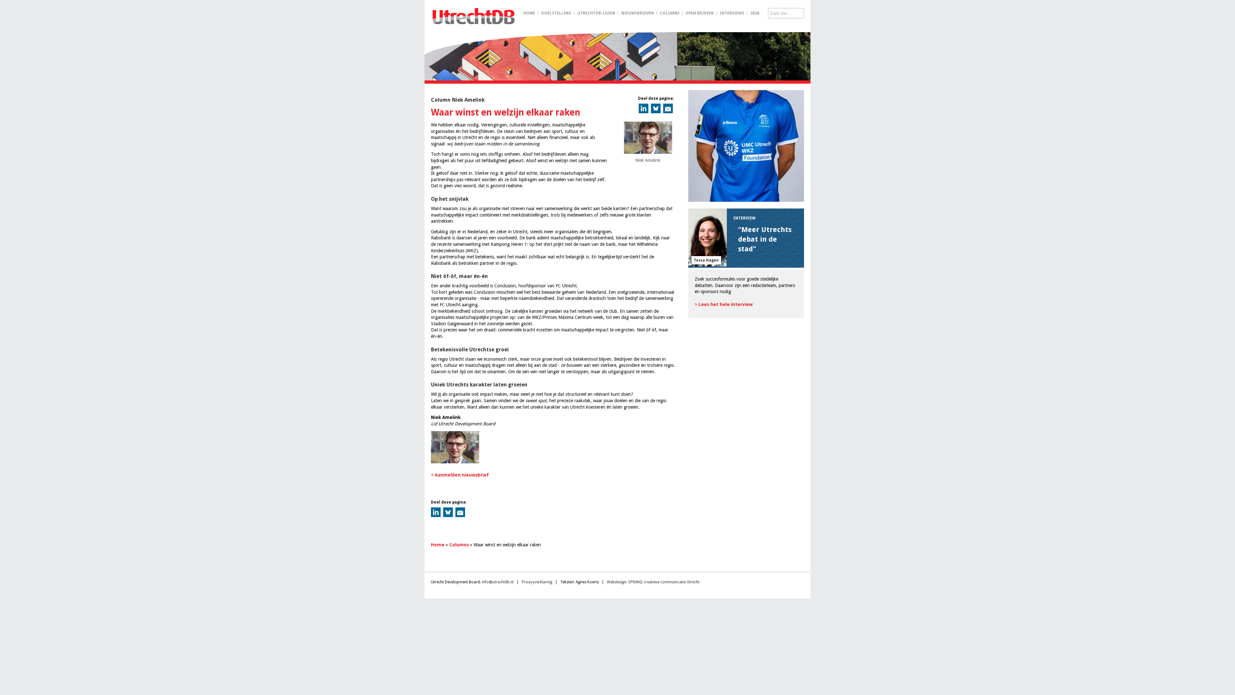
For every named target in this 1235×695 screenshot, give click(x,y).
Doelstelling (556, 13)
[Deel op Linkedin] (643, 108)
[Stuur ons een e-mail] (668, 108)
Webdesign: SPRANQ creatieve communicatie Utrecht (653, 582)
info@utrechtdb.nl (498, 582)
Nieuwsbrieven (637, 13)
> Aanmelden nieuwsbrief (460, 474)
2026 (754, 13)
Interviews (732, 13)
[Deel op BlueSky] (656, 108)
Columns (670, 13)
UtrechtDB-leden (596, 13)
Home (529, 13)
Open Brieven (699, 13)
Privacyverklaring (537, 582)
